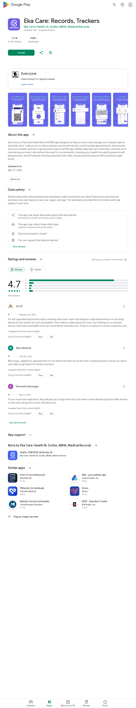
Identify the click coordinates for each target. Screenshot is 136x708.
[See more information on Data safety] (29, 190)
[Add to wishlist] (50, 53)
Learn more (27, 84)
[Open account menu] (130, 5)
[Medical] (15, 179)
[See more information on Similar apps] (30, 468)
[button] (17, 109)
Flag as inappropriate (23, 516)
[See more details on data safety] (19, 247)
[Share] (41, 53)
